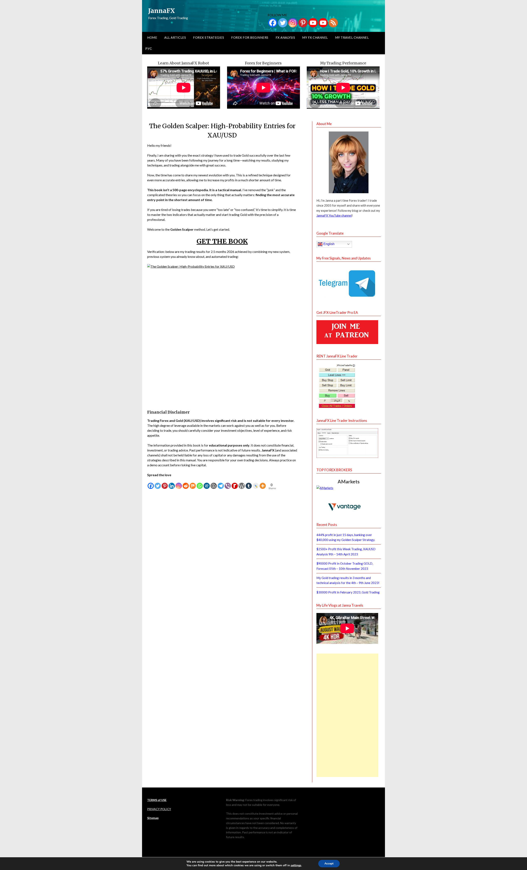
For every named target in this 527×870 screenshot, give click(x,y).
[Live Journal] (256, 483)
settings (296, 865)
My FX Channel (315, 37)
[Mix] (193, 483)
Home (152, 37)
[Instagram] (292, 22)
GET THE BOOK (222, 241)
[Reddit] (186, 483)
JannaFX (161, 11)
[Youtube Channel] (323, 22)
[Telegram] (221, 483)
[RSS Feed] (333, 22)
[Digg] (207, 483)
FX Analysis (285, 37)
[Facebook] (272, 22)
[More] (263, 483)
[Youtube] (313, 22)
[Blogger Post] (214, 483)
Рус (148, 48)
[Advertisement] (347, 715)
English (329, 244)
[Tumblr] (249, 483)
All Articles (175, 37)
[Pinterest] (303, 22)
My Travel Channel (352, 37)
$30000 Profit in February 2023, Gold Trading (348, 592)
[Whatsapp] (200, 483)
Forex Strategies (208, 37)
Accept (328, 863)
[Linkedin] (172, 483)
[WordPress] (242, 483)
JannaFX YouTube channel (334, 215)
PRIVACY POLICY (159, 809)
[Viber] (228, 483)
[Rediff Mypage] (235, 483)
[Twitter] (282, 22)
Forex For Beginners (249, 37)
